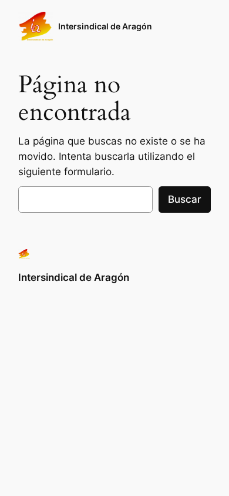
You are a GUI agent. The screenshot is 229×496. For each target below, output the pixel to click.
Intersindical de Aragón (105, 26)
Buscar (184, 199)
